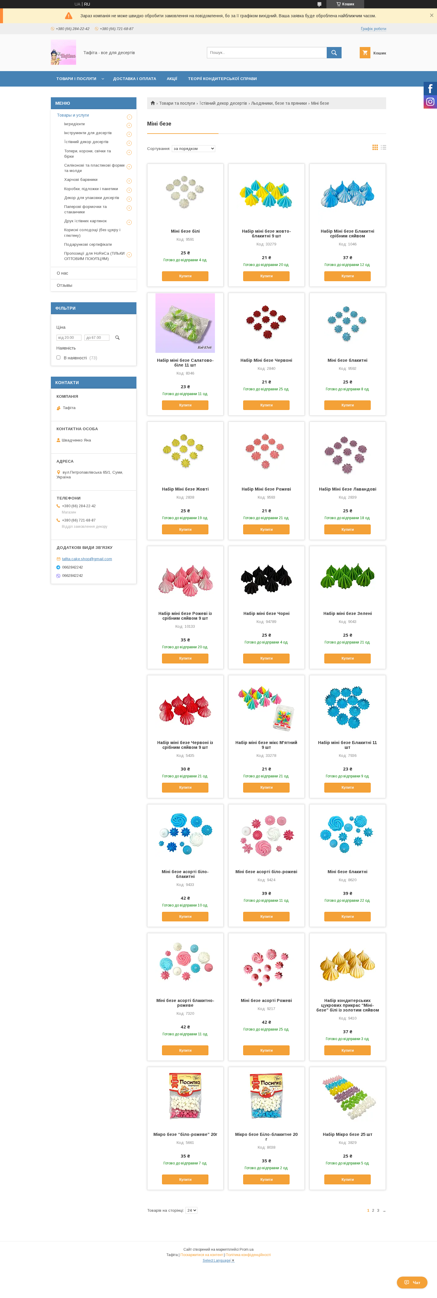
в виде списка (383, 149)
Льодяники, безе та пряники (279, 103)
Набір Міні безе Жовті (185, 489)
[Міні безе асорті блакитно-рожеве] (185, 963)
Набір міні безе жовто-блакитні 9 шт (266, 233)
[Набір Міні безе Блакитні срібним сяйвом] (348, 193)
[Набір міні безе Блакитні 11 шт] (348, 705)
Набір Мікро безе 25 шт (347, 1134)
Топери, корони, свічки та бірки (87, 154)
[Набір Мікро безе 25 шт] (348, 1097)
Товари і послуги (76, 78)
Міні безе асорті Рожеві (266, 1000)
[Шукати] (334, 52)
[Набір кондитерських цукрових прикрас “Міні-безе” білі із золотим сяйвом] (348, 963)
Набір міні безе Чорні (266, 613)
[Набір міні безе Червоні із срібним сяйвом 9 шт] (185, 705)
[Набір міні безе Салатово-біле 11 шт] (185, 323)
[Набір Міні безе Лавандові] (348, 451)
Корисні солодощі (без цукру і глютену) (92, 232)
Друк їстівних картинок (85, 221)
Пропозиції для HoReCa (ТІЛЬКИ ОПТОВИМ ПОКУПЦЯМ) (94, 256)
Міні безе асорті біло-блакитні (185, 874)
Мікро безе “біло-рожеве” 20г (185, 1134)
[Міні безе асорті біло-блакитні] (185, 834)
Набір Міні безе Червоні (266, 360)
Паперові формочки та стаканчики (85, 209)
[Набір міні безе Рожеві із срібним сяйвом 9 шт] (185, 576)
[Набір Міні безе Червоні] (266, 323)
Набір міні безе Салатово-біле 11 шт (185, 362)
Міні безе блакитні (347, 360)
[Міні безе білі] (185, 193)
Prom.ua (247, 1249)
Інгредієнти (74, 124)
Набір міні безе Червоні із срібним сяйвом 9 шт (185, 745)
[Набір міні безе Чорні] (266, 576)
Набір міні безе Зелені (347, 613)
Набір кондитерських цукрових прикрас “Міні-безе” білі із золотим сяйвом (347, 1005)
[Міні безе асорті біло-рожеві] (266, 834)
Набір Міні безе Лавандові (347, 489)
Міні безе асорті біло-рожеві (266, 871)
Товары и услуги (73, 115)
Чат (416, 1282)
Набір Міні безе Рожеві (266, 489)
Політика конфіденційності (248, 1255)
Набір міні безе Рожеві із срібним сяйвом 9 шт (185, 616)
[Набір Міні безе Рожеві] (266, 451)
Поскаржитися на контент (201, 1255)
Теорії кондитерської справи (222, 78)
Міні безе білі (185, 231)
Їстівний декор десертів (223, 103)
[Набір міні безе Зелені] (348, 576)
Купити (185, 276)
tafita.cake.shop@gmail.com (87, 559)
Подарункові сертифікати (88, 244)
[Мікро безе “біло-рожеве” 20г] (185, 1097)
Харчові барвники (81, 179)
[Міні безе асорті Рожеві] (266, 963)
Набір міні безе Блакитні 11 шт (347, 745)
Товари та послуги (177, 103)
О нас (62, 273)
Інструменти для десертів (88, 133)
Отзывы (64, 285)
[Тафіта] (63, 63)
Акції (172, 78)
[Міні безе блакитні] (348, 323)
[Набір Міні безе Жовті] (185, 451)
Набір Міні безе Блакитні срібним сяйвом (347, 233)
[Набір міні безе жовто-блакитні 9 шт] (266, 193)
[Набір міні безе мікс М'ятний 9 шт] (266, 705)
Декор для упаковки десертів (91, 197)
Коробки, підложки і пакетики (91, 189)
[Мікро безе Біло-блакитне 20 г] (266, 1097)
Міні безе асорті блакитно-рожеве (185, 1003)
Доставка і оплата (134, 78)
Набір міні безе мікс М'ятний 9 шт (266, 745)
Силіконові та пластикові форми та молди (94, 168)
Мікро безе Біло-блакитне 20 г (266, 1137)
